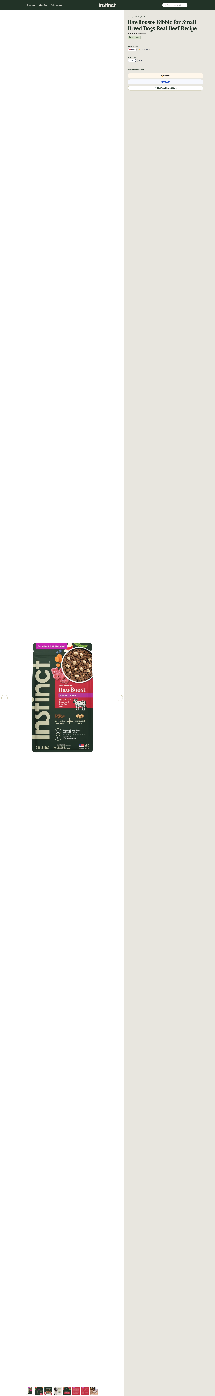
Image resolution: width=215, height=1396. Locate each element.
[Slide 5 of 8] (67, 1391)
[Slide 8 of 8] (94, 1391)
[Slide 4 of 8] (58, 1391)
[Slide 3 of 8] (48, 1391)
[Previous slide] (4, 698)
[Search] (174, 5)
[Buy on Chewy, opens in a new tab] (165, 81)
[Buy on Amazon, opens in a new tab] (165, 75)
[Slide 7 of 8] (85, 1391)
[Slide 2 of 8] (39, 1391)
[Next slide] (120, 698)
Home (130, 17)
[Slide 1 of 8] (30, 1391)
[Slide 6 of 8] (76, 1391)
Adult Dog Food (139, 17)
